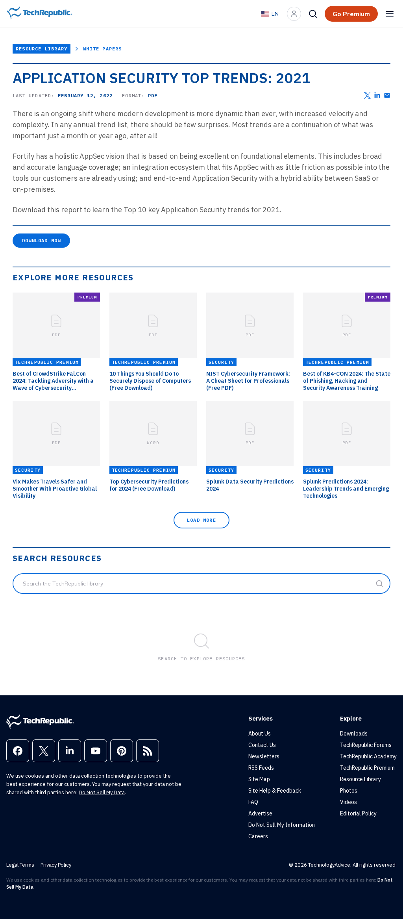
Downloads (354, 733)
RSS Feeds (261, 767)
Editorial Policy (358, 813)
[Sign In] (294, 14)
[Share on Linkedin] (377, 95)
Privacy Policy (56, 865)
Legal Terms (20, 865)
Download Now (41, 240)
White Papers (102, 49)
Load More (201, 520)
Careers (258, 836)
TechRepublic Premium (367, 767)
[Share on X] (367, 95)
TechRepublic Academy (368, 756)
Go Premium (351, 14)
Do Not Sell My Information (281, 824)
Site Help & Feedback (274, 790)
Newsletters (263, 756)
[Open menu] (390, 14)
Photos (348, 790)
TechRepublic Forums (366, 745)
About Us (259, 733)
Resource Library (41, 49)
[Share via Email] (387, 95)
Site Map (259, 779)
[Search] (313, 14)
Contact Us (262, 745)
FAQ (253, 802)
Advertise (260, 813)
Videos (348, 802)
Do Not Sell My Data (102, 792)
